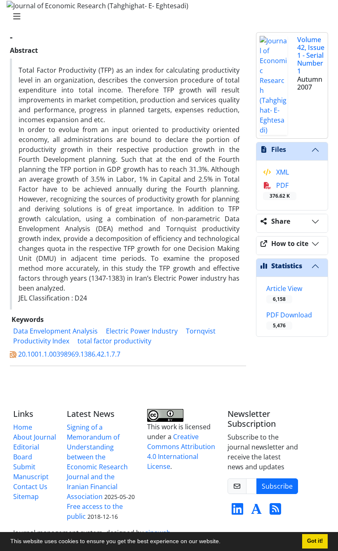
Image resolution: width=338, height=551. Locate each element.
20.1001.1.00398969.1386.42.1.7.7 (69, 354)
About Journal (34, 437)
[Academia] (256, 511)
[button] (223, 542)
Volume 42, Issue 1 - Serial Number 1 (310, 55)
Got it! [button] (315, 541)
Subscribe (277, 486)
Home (22, 427)
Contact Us (30, 486)
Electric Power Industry (142, 331)
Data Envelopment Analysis (55, 331)
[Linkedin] (237, 511)
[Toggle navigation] (166, 16)
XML (282, 172)
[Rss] (275, 511)
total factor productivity (114, 340)
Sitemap (26, 496)
